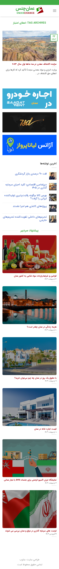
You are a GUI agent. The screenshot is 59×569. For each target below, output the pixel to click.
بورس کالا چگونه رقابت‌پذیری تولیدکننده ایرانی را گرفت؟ (25, 197)
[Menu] (55, 11)
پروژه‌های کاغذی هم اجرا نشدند (30, 206)
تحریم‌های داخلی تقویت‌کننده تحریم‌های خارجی (25, 218)
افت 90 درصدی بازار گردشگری (31, 173)
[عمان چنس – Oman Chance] (29, 10)
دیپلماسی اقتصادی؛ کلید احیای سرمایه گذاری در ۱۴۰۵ (26, 186)
